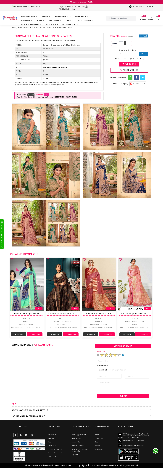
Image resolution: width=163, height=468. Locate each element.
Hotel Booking (76, 438)
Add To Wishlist (130, 70)
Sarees (45, 16)
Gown (39, 20)
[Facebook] (136, 77)
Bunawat (46, 78)
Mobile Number (102, 366)
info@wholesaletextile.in (135, 446)
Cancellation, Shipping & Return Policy (80, 450)
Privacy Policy (76, 442)
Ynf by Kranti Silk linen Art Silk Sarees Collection (107, 313)
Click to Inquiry (121, 84)
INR (150, 6)
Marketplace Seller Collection (61, 24)
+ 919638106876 (20, 6)
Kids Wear (25, 20)
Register (51, 438)
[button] (150, 18)
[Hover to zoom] (46, 127)
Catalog (20, 334)
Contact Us (99, 438)
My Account (52, 435)
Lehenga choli (82, 16)
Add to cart (130, 64)
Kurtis (68, 20)
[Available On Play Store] (130, 6)
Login (50, 442)
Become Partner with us (56, 453)
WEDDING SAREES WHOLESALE (28, 28)
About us (98, 435)
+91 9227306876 (34, 6)
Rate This (101, 351)
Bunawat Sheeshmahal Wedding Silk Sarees (56, 28)
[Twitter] (142, 77)
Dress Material (62, 16)
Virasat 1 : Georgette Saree (26, 313)
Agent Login (52, 456)
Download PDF (139, 84)
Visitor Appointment (79, 435)
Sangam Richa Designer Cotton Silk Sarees (68, 313)
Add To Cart (35, 334)
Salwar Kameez (28, 16)
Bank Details (99, 449)
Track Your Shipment (55, 449)
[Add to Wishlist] (12, 259)
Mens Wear (54, 20)
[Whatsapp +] (130, 77)
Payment (75, 455)
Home (14, 28)
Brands (97, 446)
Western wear (84, 20)
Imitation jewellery (30, 24)
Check (143, 54)
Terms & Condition (78, 446)
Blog (96, 442)
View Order (52, 446)
